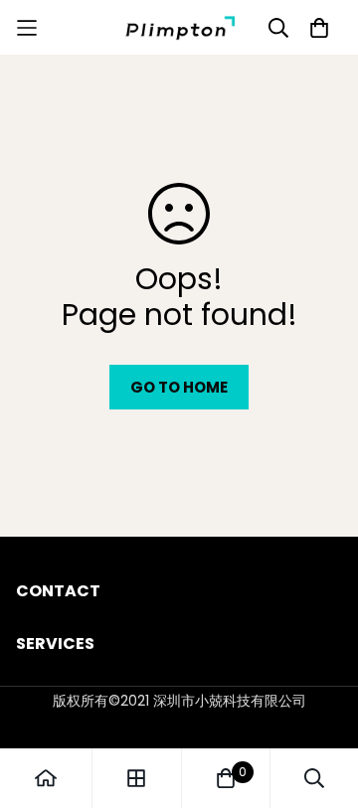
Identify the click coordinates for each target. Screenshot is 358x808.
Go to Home (179, 387)
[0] (226, 778)
